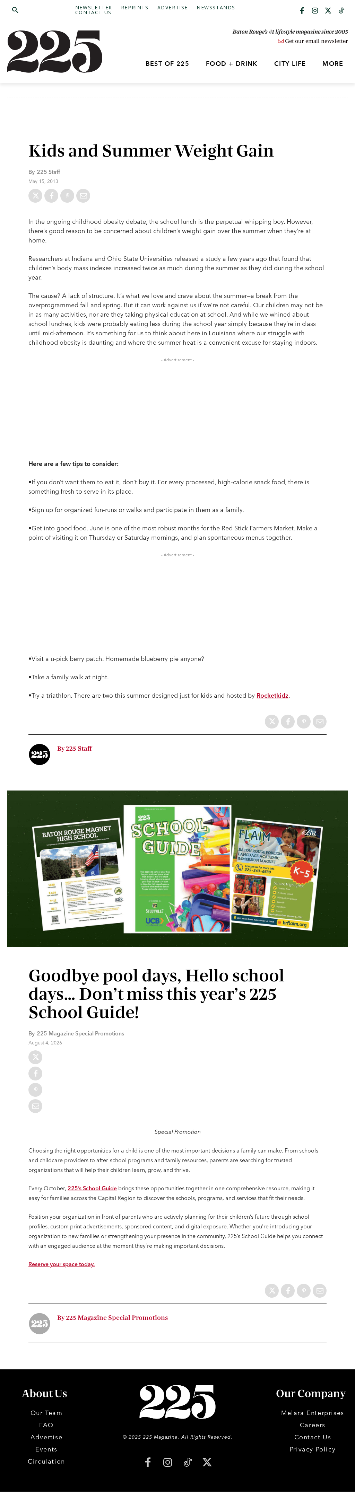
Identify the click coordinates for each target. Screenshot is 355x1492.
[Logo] (49, 51)
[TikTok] (187, 1463)
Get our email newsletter (316, 41)
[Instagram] (315, 11)
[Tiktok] (341, 11)
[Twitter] (328, 11)
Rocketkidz (272, 695)
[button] (41, 10)
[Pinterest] (67, 196)
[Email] (83, 196)
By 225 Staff (74, 749)
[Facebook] (302, 11)
